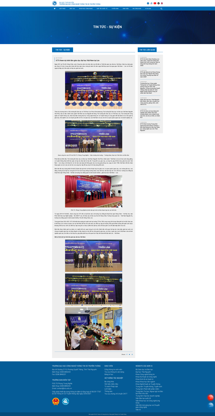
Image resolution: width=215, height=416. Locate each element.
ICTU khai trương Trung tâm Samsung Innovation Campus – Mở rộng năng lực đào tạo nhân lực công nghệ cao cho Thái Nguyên (150, 127)
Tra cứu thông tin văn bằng (114, 372)
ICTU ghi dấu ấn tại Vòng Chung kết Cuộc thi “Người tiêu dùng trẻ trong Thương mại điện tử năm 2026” (150, 74)
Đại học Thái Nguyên (143, 372)
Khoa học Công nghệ (86, 8)
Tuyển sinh (115, 8)
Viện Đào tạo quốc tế (143, 398)
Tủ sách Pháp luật (111, 386)
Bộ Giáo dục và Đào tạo (144, 369)
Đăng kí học (108, 374)
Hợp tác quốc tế (102, 8)
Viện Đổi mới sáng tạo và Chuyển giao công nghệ (148, 406)
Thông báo (108, 391)
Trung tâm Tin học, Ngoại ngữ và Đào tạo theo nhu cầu (149, 392)
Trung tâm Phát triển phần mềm (147, 389)
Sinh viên (125, 8)
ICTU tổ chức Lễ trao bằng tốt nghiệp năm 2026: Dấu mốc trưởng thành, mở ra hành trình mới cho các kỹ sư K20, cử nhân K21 (150, 114)
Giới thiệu (62, 8)
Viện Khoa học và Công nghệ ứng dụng (148, 402)
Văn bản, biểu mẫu (111, 384)
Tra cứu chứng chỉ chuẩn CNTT (115, 394)
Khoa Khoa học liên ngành (145, 382)
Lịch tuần (107, 389)
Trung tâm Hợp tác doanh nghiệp (148, 396)
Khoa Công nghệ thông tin (145, 374)
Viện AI (138, 410)
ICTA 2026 (148, 8)
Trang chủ (54, 8)
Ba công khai (137, 8)
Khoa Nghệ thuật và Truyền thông (148, 384)
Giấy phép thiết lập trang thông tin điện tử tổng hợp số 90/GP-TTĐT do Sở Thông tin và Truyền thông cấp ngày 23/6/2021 (76, 393)
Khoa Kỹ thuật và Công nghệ (146, 377)
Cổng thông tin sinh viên (113, 369)
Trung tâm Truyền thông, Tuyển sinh (149, 387)
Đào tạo (72, 8)
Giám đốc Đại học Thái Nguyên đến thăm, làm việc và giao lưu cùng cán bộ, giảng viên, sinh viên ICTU (149, 102)
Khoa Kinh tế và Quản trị (144, 379)
